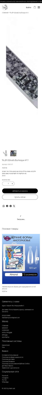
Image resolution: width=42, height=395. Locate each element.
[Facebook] (7, 206)
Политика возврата (8, 361)
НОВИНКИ (5, 330)
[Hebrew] (22, 388)
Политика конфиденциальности (12, 357)
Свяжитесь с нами (10, 301)
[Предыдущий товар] (4, 258)
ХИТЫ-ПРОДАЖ (7, 332)
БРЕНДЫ (5, 335)
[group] (21, 263)
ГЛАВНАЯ (5, 325)
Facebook (5, 376)
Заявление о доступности (10, 368)
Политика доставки (8, 359)
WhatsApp (5, 382)
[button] (35, 7)
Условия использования (10, 355)
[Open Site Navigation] (39, 7)
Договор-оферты (7, 366)
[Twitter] (14, 206)
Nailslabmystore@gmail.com (11, 317)
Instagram (5, 378)
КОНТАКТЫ (5, 337)
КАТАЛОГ (5, 328)
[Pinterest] (10, 206)
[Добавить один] (12, 184)
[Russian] (26, 388)
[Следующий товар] (37, 258)
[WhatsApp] (3, 206)
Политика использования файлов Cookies (16, 363)
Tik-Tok (4, 380)
